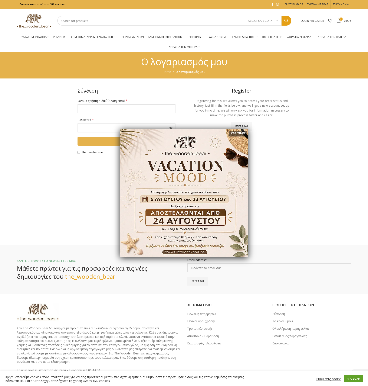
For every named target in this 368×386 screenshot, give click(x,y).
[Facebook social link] (272, 4)
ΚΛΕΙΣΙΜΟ (238, 133)
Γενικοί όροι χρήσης (201, 321)
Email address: (197, 260)
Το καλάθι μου (282, 321)
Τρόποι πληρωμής (199, 329)
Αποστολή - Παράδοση (203, 336)
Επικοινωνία (280, 343)
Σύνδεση (278, 314)
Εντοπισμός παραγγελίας (289, 336)
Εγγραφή (241, 126)
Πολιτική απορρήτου (201, 314)
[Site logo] (34, 20)
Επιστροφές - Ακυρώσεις (204, 343)
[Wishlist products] (330, 20)
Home (166, 72)
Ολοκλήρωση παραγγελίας (290, 329)
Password (86, 120)
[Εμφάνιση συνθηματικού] (171, 127)
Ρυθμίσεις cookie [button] (328, 379)
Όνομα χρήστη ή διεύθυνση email (103, 101)
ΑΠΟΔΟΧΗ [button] (353, 378)
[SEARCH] (286, 21)
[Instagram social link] (277, 4)
